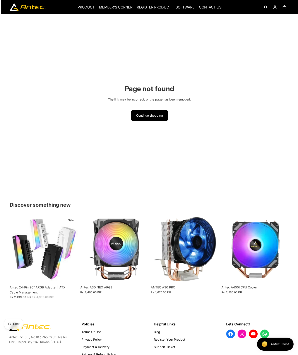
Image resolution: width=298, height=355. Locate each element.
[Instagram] (242, 334)
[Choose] (71, 277)
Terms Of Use (91, 332)
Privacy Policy (92, 339)
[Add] (141, 277)
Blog (157, 332)
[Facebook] (230, 334)
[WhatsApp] (264, 334)
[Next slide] (71, 249)
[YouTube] (253, 334)
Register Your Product (169, 339)
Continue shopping (149, 115)
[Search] (266, 7)
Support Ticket (164, 347)
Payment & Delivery (96, 347)
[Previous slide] (16, 249)
